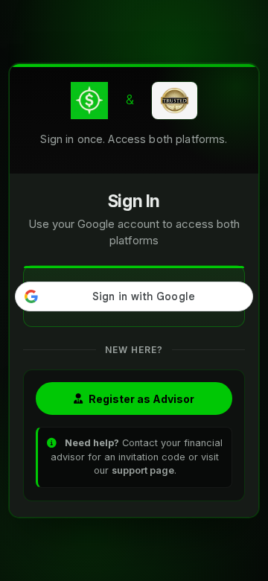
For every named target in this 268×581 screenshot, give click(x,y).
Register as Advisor (141, 399)
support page (143, 470)
